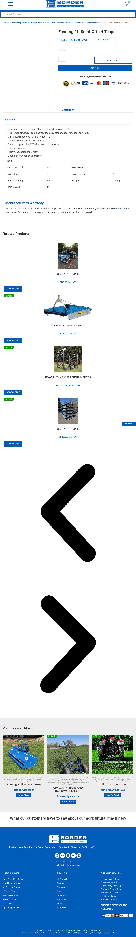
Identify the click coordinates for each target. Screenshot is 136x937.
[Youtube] (62, 855)
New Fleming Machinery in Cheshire (23, 781)
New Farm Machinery (13, 879)
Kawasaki (61, 899)
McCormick (62, 879)
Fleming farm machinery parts (23, 778)
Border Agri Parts (11, 899)
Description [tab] (68, 109)
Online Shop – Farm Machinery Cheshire (27, 22)
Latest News (9, 903)
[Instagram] (57, 855)
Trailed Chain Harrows (112, 784)
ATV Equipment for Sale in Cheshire (60, 778)
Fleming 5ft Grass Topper (68, 325)
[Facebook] (68, 855)
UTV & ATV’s (9, 891)
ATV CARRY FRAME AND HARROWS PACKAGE (68, 789)
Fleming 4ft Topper (68, 428)
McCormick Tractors (12, 887)
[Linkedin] (78, 855)
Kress (59, 903)
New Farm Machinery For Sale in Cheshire (64, 22)
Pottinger (61, 883)
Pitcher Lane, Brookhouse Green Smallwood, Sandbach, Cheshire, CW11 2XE (51, 847)
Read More (23, 795)
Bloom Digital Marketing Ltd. (103, 933)
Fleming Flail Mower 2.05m (23, 784)
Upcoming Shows (11, 907)
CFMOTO (61, 895)
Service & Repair (10, 895)
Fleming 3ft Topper (68, 273)
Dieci (59, 891)
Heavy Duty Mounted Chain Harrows (68, 377)
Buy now (95, 68)
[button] (68, 513)
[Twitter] (73, 855)
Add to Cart (113, 60)
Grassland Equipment (92, 22)
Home (6, 22)
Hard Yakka (62, 907)
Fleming (8, 778)
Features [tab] (10, 119)
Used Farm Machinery (13, 883)
